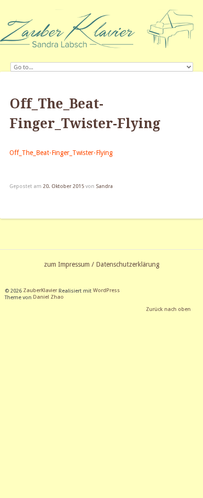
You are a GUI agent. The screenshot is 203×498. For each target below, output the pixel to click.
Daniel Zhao (48, 297)
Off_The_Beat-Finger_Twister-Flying (61, 152)
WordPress (106, 291)
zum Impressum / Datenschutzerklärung (102, 264)
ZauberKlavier (40, 291)
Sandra (104, 186)
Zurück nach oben (168, 310)
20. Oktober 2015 (63, 186)
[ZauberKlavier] (101, 28)
